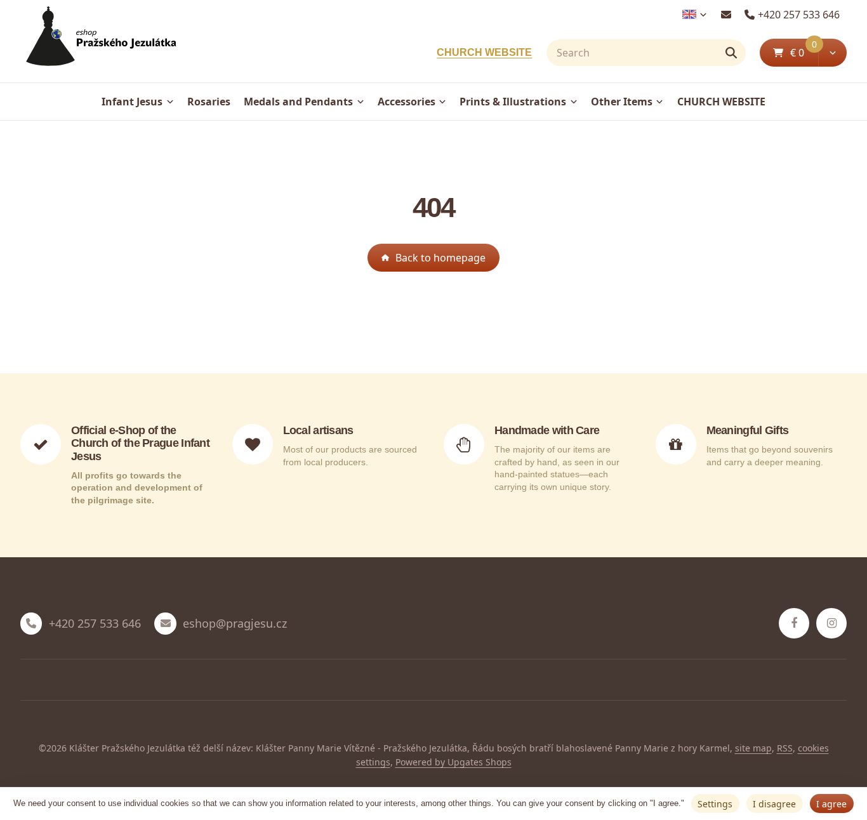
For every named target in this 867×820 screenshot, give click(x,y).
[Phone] (31, 623)
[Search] (731, 53)
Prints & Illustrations (513, 102)
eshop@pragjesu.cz (235, 623)
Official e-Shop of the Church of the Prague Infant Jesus (140, 443)
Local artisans (318, 430)
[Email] (726, 14)
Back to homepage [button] (440, 258)
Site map (753, 748)
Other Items (621, 102)
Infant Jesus (132, 102)
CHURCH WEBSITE (484, 52)
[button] (832, 53)
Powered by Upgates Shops (453, 762)
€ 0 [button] (803, 52)
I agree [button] (831, 804)
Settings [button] (715, 804)
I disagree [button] (774, 804)
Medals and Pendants (298, 102)
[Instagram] (831, 623)
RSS (785, 748)
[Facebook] (794, 623)
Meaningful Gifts (747, 430)
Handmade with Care (546, 430)
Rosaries (208, 102)
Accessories (406, 102)
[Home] (98, 41)
